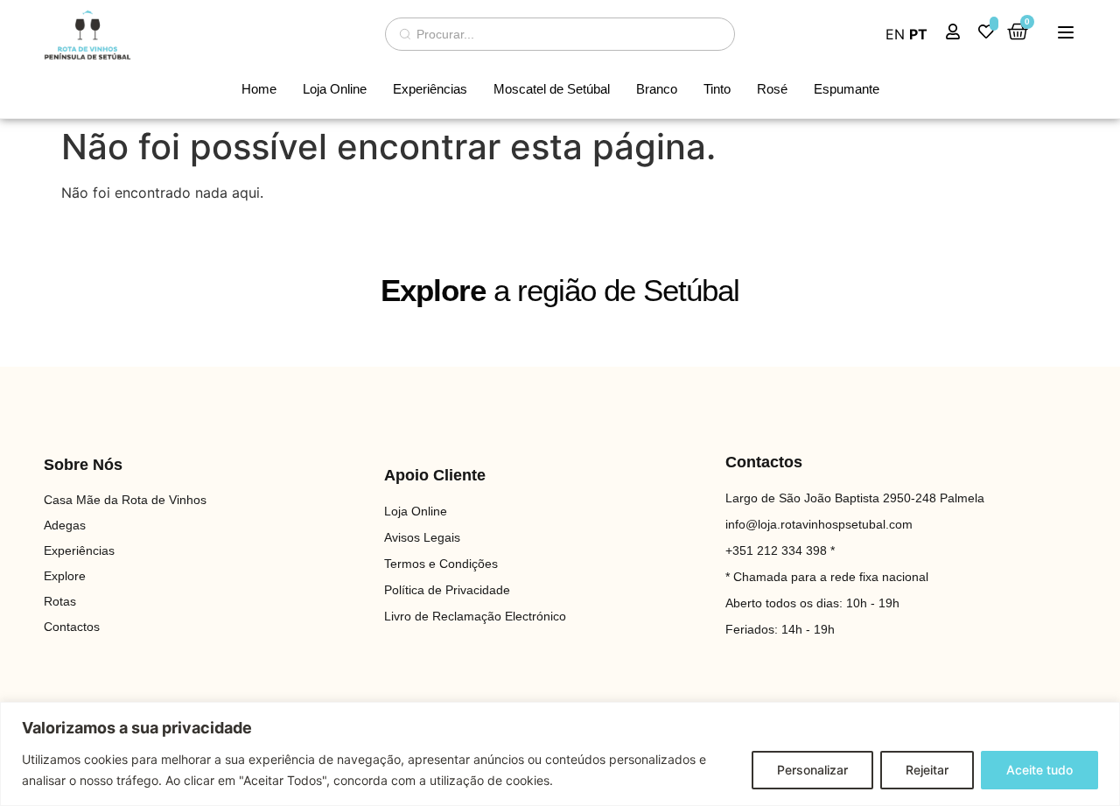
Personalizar (812, 769)
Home (259, 88)
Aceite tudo (1039, 769)
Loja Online (335, 88)
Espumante (846, 88)
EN (895, 34)
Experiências (430, 88)
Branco (656, 88)
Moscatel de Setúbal (552, 88)
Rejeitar (927, 769)
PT (918, 34)
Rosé (772, 88)
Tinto (717, 88)
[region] (560, 754)
